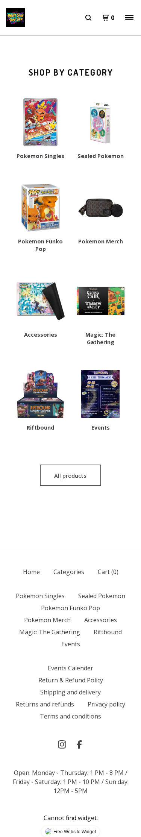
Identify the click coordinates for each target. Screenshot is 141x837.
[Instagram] (62, 744)
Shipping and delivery (70, 692)
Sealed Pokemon (101, 596)
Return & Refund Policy (70, 680)
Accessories (100, 620)
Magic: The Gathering (49, 632)
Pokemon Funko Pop (70, 608)
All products (70, 475)
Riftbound (108, 632)
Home (31, 572)
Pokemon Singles (40, 596)
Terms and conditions (70, 716)
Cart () (108, 572)
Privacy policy (106, 704)
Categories (68, 572)
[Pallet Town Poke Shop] (15, 17)
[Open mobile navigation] (129, 18)
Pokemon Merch (47, 620)
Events (70, 644)
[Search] (88, 18)
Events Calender (70, 668)
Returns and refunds (45, 704)
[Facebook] (79, 744)
